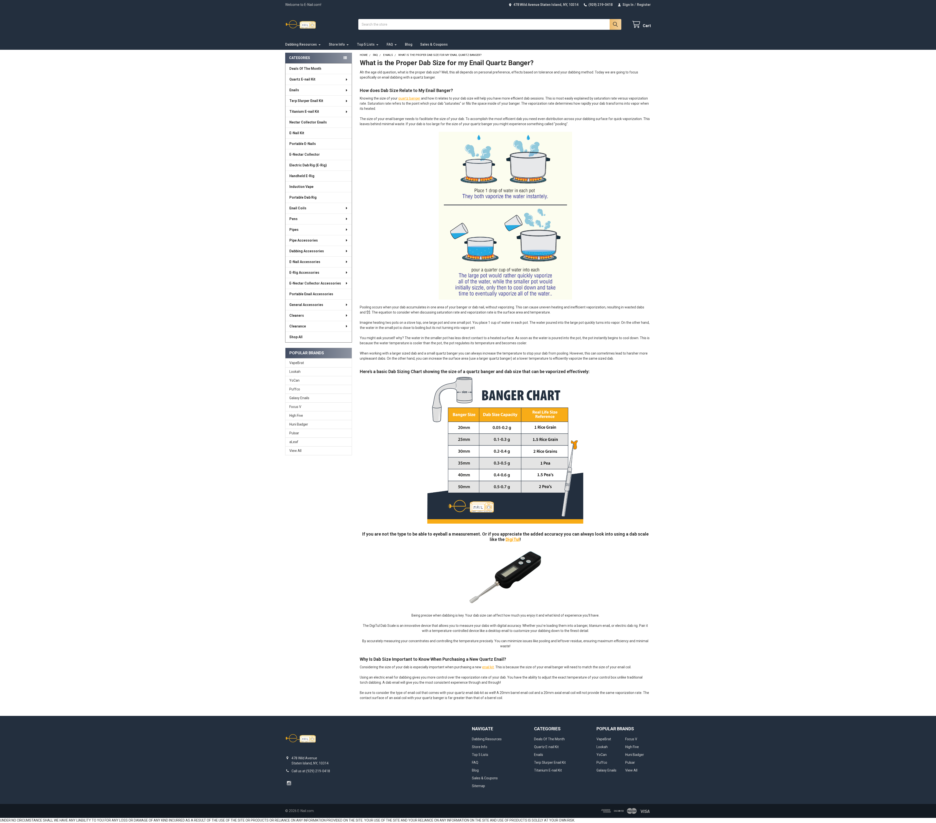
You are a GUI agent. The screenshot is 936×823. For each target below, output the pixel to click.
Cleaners (296, 315)
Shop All (295, 337)
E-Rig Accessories (304, 272)
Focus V (295, 407)
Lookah (295, 372)
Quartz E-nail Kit (302, 79)
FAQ (390, 44)
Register (644, 5)
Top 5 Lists (366, 44)
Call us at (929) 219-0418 (311, 771)
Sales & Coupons (434, 44)
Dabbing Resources (301, 44)
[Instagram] (289, 783)
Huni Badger (298, 424)
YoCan (294, 380)
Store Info (337, 44)
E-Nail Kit (296, 133)
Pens (293, 219)
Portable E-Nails (302, 144)
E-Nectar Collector (304, 154)
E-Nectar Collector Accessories (315, 283)
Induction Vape (301, 187)
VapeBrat (296, 363)
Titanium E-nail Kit (304, 111)
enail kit (488, 667)
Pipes (294, 230)
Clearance (297, 326)
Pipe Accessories (303, 240)
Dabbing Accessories (306, 251)
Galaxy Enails (299, 398)
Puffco (294, 389)
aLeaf (293, 442)
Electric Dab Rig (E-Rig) (308, 165)
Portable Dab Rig (303, 197)
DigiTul (513, 539)
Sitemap (478, 786)
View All (295, 451)
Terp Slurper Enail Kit (306, 101)
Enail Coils (297, 208)
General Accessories (306, 305)
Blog (408, 44)
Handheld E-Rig (301, 176)
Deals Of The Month (305, 69)
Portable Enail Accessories (311, 294)
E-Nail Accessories (304, 262)
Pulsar (294, 433)
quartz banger (409, 98)
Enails (294, 90)
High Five (296, 415)
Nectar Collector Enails (308, 122)
